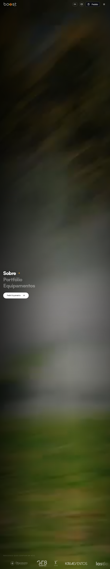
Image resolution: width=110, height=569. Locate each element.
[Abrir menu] (104, 4)
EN (75, 4)
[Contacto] (81, 4)
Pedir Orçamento (14, 295)
